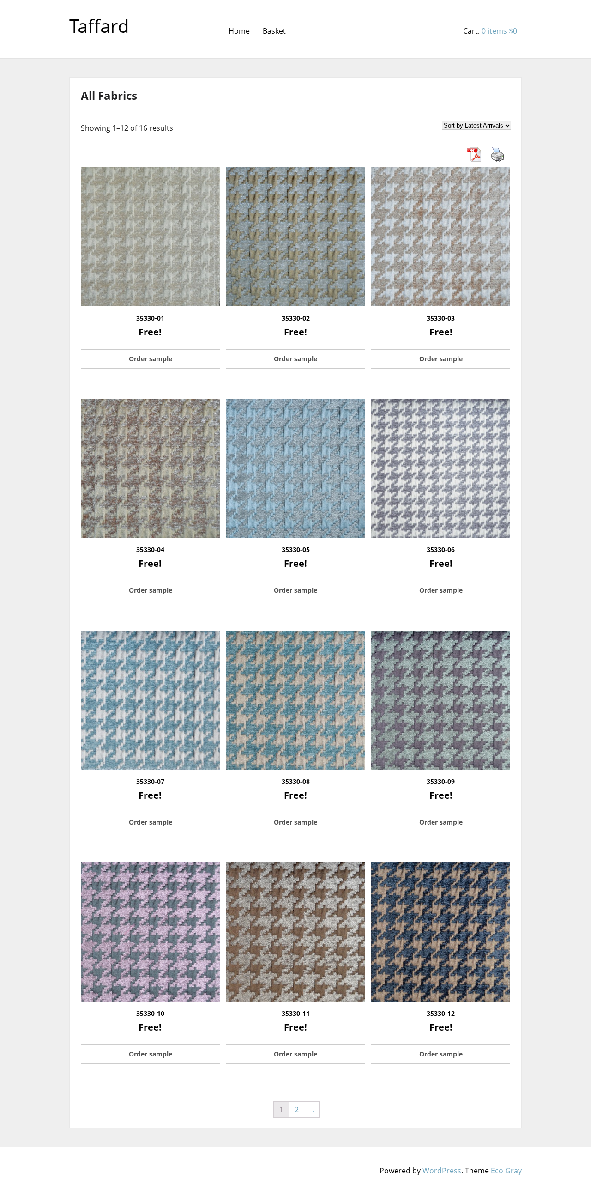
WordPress (441, 1171)
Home (239, 31)
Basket (274, 31)
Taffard (99, 25)
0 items (499, 31)
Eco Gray (506, 1171)
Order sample (150, 358)
